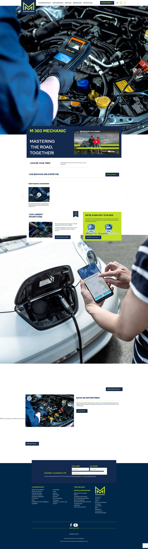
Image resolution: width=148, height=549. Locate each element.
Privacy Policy (77, 476)
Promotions (87, 3)
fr (117, 3)
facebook (71, 525)
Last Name (94, 466)
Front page (100, 490)
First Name (76, 466)
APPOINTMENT (111, 174)
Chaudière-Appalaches (38, 496)
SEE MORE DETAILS (113, 389)
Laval (54, 491)
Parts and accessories (80, 507)
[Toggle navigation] (125, 3)
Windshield (77, 505)
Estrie (33, 500)
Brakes (76, 495)
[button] (22, 195)
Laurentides (56, 489)
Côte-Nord (35, 498)
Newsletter (98, 509)
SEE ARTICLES (31, 444)
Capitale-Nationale (37, 493)
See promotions (62, 237)
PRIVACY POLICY (74, 534)
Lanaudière (35, 503)
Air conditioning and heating (81, 498)
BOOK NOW (81, 411)
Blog (96, 507)
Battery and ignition (79, 500)
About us (97, 499)
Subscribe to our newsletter (55, 473)
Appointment (106, 3)
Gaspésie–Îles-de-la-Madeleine (40, 502)
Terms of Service (88, 476)
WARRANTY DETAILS (92, 237)
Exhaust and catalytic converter (82, 501)
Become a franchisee (100, 502)
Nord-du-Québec (57, 498)
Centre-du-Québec (37, 495)
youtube (75, 525)
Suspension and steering (80, 496)
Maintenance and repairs (80, 493)
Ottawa (55, 503)
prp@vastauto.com (83, 541)
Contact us (98, 497)
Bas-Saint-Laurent (37, 491)
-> (105, 470)
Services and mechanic (82, 490)
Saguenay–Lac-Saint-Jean (60, 502)
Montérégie (56, 495)
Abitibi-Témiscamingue (38, 489)
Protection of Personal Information (100, 512)
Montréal (55, 496)
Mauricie (55, 493)
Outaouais (56, 500)
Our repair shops (44, 3)
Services (68, 3)
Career (97, 500)
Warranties (77, 3)
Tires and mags (57, 3)
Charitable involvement (98, 505)
